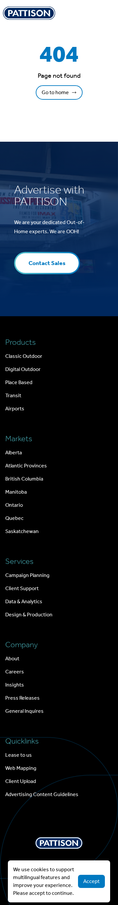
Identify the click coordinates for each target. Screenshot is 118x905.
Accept (91, 881)
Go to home (55, 92)
